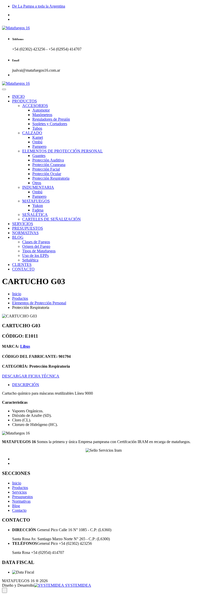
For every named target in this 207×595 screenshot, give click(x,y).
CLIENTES (22, 264)
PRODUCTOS (24, 101)
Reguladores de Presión (51, 119)
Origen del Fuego (36, 246)
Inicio (16, 294)
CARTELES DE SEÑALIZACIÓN (51, 219)
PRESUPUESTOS (27, 228)
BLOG (17, 237)
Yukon (37, 205)
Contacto (19, 510)
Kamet (37, 137)
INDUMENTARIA (38, 187)
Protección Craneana (48, 165)
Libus (25, 346)
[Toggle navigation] (4, 89)
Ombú (37, 142)
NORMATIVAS (25, 233)
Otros (36, 183)
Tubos (37, 128)
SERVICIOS (22, 224)
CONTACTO (23, 269)
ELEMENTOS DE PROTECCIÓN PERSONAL (62, 151)
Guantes (38, 155)
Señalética (30, 260)
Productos (20, 298)
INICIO (18, 96)
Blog (16, 506)
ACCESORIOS (35, 105)
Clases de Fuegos (36, 242)
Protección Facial (46, 169)
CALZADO (32, 133)
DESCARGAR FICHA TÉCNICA (30, 376)
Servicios (19, 492)
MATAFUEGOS (36, 201)
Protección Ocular (46, 174)
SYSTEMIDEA (77, 585)
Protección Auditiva (48, 160)
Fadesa (37, 210)
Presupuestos (22, 497)
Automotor (41, 110)
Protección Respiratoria (50, 178)
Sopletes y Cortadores (49, 124)
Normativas (21, 501)
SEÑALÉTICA (35, 214)
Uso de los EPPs (35, 255)
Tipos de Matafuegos (39, 251)
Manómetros (42, 115)
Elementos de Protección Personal (39, 303)
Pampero (39, 146)
